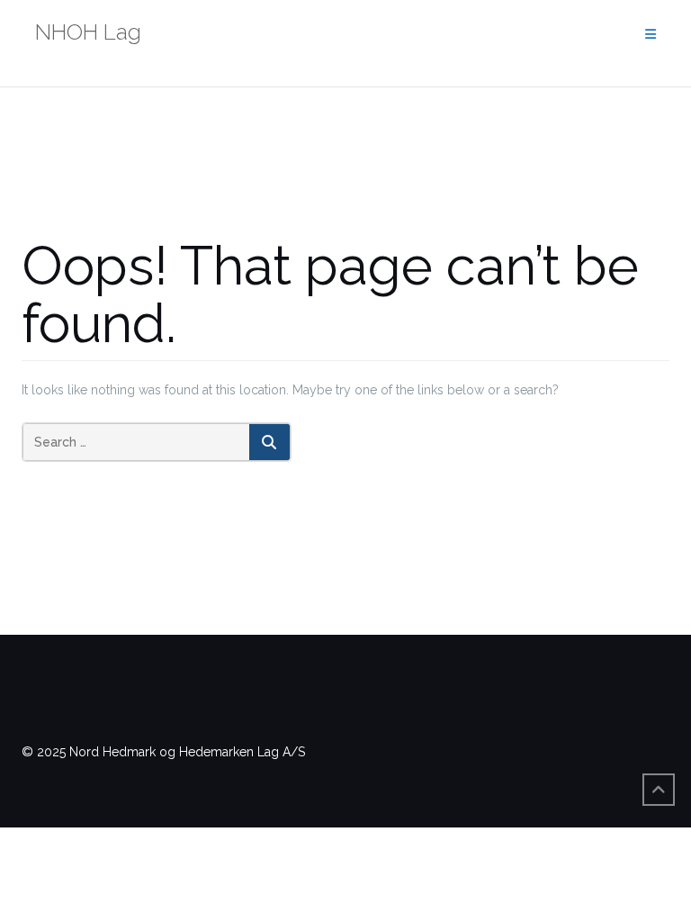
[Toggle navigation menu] (650, 35)
